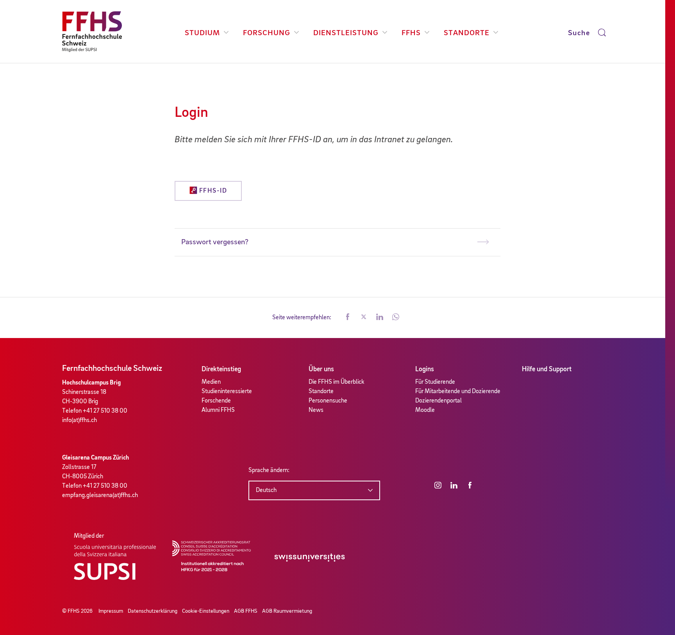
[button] (347, 317)
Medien (211, 382)
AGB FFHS (245, 611)
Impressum (110, 611)
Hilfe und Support (546, 369)
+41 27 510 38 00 (105, 411)
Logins (424, 369)
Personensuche (328, 401)
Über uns (321, 369)
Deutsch (266, 490)
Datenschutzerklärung (152, 611)
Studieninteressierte (227, 391)
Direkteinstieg (221, 369)
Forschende (216, 401)
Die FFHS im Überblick (336, 382)
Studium (202, 33)
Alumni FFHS (218, 410)
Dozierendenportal (438, 401)
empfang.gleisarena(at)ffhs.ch (100, 495)
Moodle (425, 410)
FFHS (411, 33)
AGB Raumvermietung (287, 611)
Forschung (266, 33)
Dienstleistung (346, 33)
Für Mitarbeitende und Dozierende (457, 391)
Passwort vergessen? (214, 242)
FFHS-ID (212, 191)
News (316, 410)
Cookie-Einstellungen (205, 611)
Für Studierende (435, 382)
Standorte (466, 33)
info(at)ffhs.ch (79, 420)
